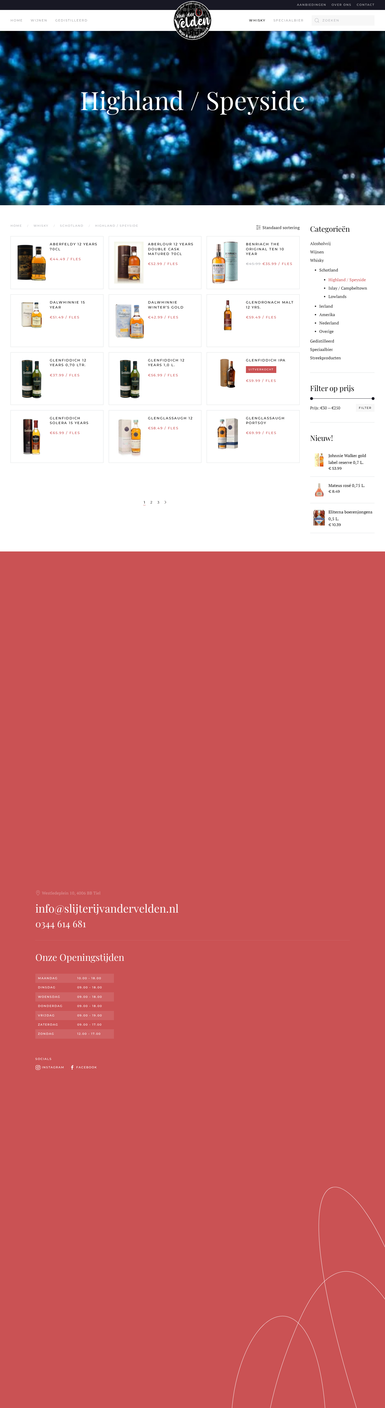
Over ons (341, 5)
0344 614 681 (60, 923)
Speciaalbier (288, 20)
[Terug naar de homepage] (192, 20)
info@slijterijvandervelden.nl (107, 908)
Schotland (328, 270)
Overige (326, 331)
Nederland (329, 323)
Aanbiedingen (311, 5)
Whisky (317, 260)
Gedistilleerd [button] (71, 20)
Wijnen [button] (39, 20)
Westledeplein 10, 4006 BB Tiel (71, 893)
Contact (366, 5)
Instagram (53, 1067)
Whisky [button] (257, 20)
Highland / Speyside (192, 99)
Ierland (326, 306)
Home (16, 20)
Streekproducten (325, 358)
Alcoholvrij (320, 243)
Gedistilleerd (322, 341)
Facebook (86, 1067)
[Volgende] (165, 502)
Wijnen (317, 252)
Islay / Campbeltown (347, 288)
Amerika (327, 314)
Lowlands (337, 296)
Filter (365, 408)
